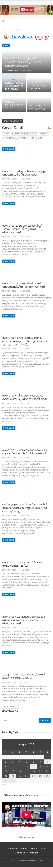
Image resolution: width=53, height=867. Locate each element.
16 (6, 771)
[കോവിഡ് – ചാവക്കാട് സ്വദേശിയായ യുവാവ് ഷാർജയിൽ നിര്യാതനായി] (17, 436)
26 (26, 776)
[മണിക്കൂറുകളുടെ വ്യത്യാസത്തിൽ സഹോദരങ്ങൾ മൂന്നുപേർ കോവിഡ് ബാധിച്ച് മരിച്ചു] (17, 490)
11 (19, 766)
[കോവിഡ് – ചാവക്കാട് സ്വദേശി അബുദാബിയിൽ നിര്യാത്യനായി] (17, 269)
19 (26, 771)
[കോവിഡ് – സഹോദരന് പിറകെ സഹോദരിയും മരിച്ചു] (17, 548)
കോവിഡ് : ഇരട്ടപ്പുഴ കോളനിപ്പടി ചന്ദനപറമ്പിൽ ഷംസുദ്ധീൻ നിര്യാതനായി (22, 229)
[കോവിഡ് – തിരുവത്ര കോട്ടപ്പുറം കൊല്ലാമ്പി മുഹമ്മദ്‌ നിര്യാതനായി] (17, 381)
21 (40, 771)
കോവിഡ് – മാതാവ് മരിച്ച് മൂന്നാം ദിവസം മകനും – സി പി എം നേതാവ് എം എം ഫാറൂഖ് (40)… (24, 341)
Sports (24, 848)
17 (12, 771)
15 (47, 766)
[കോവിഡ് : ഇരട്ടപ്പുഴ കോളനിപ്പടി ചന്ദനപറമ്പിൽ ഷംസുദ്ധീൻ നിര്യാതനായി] (17, 211)
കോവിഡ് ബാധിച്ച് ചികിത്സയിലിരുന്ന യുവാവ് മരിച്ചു (13, 86)
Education (13, 848)
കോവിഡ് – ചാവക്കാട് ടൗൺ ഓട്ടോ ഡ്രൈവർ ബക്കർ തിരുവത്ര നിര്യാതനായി (23, 620)
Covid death (8, 149)
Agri (32, 138)
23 (6, 776)
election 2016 (21, 853)
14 (40, 766)
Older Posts (11, 707)
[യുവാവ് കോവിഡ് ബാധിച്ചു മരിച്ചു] (38, 102)
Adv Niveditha (8, 138)
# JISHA (6, 134)
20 (33, 771)
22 (47, 771)
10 (12, 766)
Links (42, 848)
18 (19, 771)
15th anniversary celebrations (24, 134)
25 (19, 776)
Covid (6, 45)
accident (44, 134)
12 (26, 766)
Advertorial (23, 138)
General (33, 848)
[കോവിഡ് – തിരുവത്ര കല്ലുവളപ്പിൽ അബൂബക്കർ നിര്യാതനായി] (17, 157)
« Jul (4, 784)
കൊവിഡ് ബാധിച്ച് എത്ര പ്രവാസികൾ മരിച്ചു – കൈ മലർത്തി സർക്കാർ (22, 62)
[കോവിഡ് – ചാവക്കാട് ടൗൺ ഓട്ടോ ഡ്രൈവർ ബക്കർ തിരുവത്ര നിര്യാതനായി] (17, 602)
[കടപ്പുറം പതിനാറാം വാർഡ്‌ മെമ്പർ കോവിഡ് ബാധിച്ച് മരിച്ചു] (17, 660)
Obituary (34, 853)
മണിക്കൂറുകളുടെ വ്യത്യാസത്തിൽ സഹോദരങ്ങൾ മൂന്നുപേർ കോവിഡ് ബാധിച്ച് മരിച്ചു (24, 508)
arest (40, 138)
